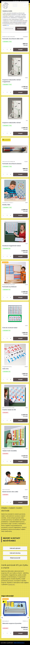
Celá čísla (5, 369)
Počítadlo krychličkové (9, 287)
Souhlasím (21, 29)
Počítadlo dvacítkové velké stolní (12, 39)
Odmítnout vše (9, 28)
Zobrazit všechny (15, 553)
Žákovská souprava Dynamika (11, 623)
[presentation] (2, 617)
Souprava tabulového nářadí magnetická (11, 81)
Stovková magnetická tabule (11, 246)
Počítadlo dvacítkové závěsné (11, 164)
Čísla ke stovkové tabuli (9, 328)
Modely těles (6, 205)
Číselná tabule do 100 (9, 410)
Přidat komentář (15, 558)
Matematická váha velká (10, 492)
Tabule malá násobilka (9, 451)
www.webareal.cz (19, 643)
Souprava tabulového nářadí (11, 122)
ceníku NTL (11, 584)
